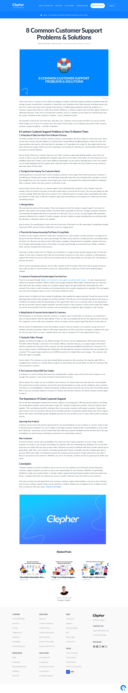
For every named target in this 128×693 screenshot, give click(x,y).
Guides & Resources (78, 43)
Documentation (72, 628)
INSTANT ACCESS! (98, 5)
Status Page (70, 637)
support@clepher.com (101, 631)
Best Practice (67, 43)
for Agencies (43, 662)
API (67, 632)
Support (87, 43)
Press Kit (15, 676)
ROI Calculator (44, 637)
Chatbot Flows (44, 628)
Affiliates (15, 671)
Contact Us (70, 619)
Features (42, 619)
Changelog (16, 642)
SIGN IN (111, 6)
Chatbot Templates (46, 623)
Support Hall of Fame (47, 646)
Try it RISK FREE (18, 619)
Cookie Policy (71, 662)
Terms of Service (72, 653)
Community (70, 642)
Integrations (17, 632)
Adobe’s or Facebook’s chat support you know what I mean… (64, 280)
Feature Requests (18, 646)
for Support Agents (46, 676)
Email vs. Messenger (46, 642)
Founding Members (19, 666)
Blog (14, 657)
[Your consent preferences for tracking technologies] (125, 689)
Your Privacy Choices (73, 666)
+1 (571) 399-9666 (99, 635)
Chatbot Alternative (46, 632)
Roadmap (15, 637)
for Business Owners (46, 666)
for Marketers (44, 671)
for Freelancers (44, 657)
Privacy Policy (71, 657)
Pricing (15, 628)
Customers (16, 662)
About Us (15, 623)
